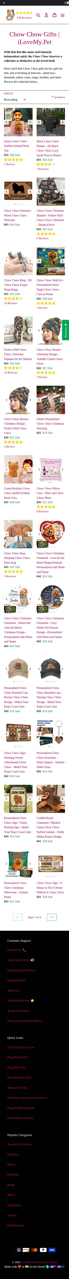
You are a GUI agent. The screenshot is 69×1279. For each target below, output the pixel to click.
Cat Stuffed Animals (20, 1118)
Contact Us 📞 (16, 950)
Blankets (13, 1174)
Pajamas (12, 1154)
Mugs (11, 1185)
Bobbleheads (15, 1225)
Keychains (14, 1205)
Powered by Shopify (46, 1262)
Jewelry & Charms (19, 1144)
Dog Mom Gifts (17, 1057)
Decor (11, 1195)
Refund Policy (16, 980)
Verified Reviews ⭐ (20, 1000)
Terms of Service (18, 1011)
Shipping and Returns (21, 970)
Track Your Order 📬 (20, 960)
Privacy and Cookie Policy (24, 1021)
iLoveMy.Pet (28, 1262)
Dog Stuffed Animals (21, 1108)
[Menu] (63, 15)
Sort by (8, 93)
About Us (13, 990)
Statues (12, 1215)
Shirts (11, 1164)
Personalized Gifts (19, 1077)
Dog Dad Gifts (16, 1067)
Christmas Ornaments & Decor (27, 1097)
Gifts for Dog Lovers (20, 1047)
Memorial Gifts (17, 1087)
